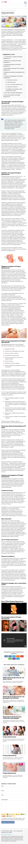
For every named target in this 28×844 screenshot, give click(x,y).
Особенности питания (12, 80)
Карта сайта (4, 834)
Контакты (10, 834)
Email (2, 790)
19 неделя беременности (9, 773)
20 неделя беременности (9, 755)
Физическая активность (12, 86)
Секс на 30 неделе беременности (15, 84)
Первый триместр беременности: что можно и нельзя (13, 678)
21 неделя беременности (9, 737)
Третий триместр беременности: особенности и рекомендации (12, 717)
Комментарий (4, 799)
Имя (2, 786)
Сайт (2, 795)
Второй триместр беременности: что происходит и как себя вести (13, 697)
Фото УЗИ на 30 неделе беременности (13, 92)
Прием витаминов (11, 82)
